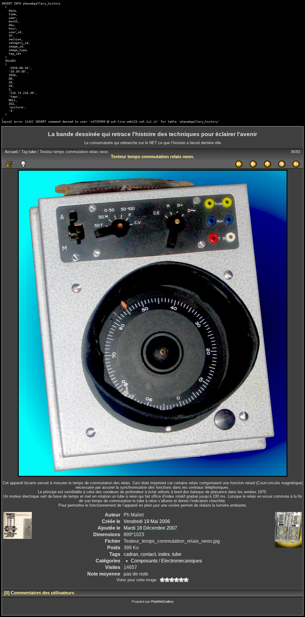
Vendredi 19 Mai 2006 (147, 521)
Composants (144, 560)
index (164, 554)
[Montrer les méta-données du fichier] (23, 164)
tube (32, 151)
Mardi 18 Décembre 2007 (150, 527)
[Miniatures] (267, 164)
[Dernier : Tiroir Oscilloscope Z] (296, 164)
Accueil (11, 151)
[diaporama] (9, 164)
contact (148, 554)
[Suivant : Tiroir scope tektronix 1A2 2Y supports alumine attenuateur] (282, 164)
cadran (131, 554)
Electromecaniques (181, 560)
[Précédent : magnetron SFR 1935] (253, 164)
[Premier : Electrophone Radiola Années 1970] (239, 164)
